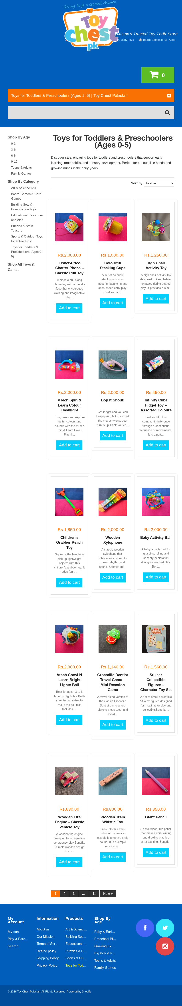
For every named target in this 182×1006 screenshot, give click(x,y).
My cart (13, 932)
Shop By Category (23, 181)
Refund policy (46, 951)
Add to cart (69, 307)
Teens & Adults (21, 167)
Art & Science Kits (23, 188)
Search (13, 946)
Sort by (136, 183)
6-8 (13, 155)
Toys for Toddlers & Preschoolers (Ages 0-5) (26, 251)
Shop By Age (19, 137)
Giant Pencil (156, 817)
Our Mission (45, 936)
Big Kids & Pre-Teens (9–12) (114, 953)
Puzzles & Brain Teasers (83, 951)
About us (43, 929)
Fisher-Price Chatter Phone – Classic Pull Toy (69, 268)
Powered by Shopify (79, 991)
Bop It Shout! (113, 400)
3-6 (13, 149)
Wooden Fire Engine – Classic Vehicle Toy (69, 822)
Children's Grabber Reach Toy (69, 542)
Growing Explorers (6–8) (112, 946)
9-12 (14, 161)
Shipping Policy (48, 958)
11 (94, 893)
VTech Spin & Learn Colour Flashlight (69, 405)
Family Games (21, 173)
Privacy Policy (47, 965)
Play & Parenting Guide (25, 939)
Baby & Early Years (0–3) (112, 932)
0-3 (13, 143)
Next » (108, 893)
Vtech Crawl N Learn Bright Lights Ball (69, 680)
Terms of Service (49, 944)
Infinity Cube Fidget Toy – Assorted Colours (156, 405)
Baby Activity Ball (156, 537)
